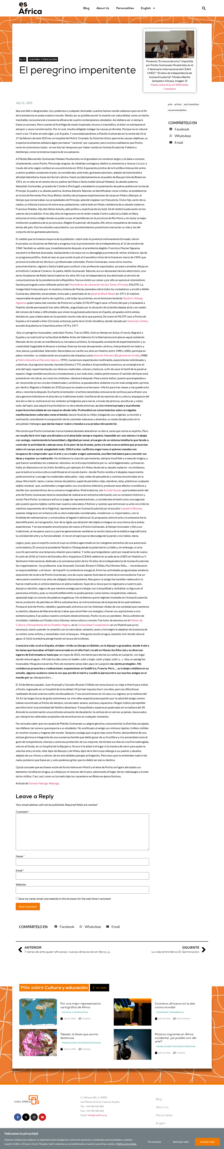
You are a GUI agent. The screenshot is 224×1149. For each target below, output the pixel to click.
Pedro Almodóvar (28, 359)
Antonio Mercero (103, 355)
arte (170, 104)
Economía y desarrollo (170, 1012)
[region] (112, 1138)
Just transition (191, 104)
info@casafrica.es (97, 1115)
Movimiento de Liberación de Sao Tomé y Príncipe (98, 284)
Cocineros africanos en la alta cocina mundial (175, 1005)
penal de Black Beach (102, 293)
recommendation (177, 110)
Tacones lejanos (49, 359)
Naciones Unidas (138, 321)
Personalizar (155, 1141)
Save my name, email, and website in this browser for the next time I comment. (65, 898)
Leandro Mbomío (131, 508)
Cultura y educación (43, 59)
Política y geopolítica (75, 1012)
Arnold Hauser (112, 490)
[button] (203, 8)
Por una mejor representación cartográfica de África (80, 1005)
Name (20, 856)
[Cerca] (220, 1131)
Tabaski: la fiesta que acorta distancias (79, 1036)
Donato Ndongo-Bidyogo (44, 783)
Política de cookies (126, 1143)
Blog (86, 8)
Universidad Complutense (93, 624)
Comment (22, 811)
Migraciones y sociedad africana (81, 1042)
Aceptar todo (207, 1141)
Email (20, 870)
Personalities (125, 8)
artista (177, 104)
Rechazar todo (181, 1141)
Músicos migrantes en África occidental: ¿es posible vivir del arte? (175, 1037)
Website (21, 884)
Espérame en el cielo (128, 355)
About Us (102, 8)
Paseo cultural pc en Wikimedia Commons (169, 86)
